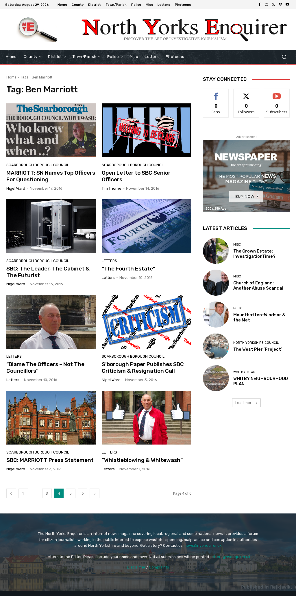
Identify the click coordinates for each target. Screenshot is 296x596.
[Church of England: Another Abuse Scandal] (216, 283)
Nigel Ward (15, 188)
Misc (237, 244)
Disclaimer (136, 567)
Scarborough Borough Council (37, 165)
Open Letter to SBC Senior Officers (136, 176)
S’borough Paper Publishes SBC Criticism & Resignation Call (143, 367)
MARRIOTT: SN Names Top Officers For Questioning (50, 176)
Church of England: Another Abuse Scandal (258, 285)
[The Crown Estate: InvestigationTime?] (216, 251)
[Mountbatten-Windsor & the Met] (216, 314)
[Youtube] (287, 4)
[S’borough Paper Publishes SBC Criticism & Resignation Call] (146, 322)
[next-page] (94, 493)
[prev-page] (11, 493)
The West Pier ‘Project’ (257, 349)
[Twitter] (273, 4)
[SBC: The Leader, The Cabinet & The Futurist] (51, 226)
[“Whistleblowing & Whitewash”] (146, 418)
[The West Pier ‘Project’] (216, 346)
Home (11, 77)
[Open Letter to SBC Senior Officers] (146, 130)
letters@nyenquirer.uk (230, 557)
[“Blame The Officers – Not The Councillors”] (51, 322)
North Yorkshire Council (256, 342)
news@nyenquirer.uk (203, 545)
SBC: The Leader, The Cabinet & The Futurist (48, 272)
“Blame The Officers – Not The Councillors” (45, 367)
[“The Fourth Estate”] (146, 226)
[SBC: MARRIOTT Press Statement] (51, 418)
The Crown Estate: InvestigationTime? (254, 253)
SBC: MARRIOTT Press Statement (50, 460)
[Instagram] (266, 4)
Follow (246, 93)
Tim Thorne (111, 188)
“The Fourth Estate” (128, 268)
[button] (284, 57)
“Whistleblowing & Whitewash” (142, 460)
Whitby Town (244, 372)
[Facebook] (259, 4)
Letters (109, 261)
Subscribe (277, 93)
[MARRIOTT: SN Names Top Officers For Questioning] (51, 130)
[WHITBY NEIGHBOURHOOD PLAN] (216, 378)
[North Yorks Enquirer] (37, 29)
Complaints (159, 567)
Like (216, 93)
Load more (244, 402)
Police (239, 308)
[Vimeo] (280, 4)
